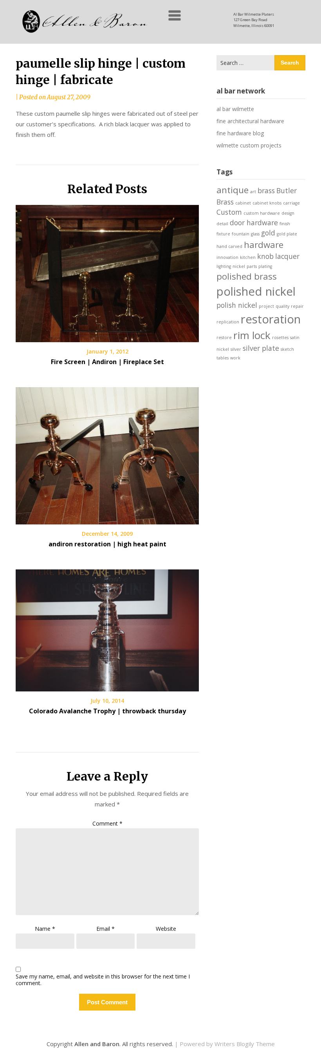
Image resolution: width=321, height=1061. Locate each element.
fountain (240, 234)
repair (297, 306)
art (253, 191)
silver (236, 349)
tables (222, 358)
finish (285, 223)
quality (282, 306)
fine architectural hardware (250, 121)
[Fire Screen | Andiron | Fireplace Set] (107, 271)
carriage (291, 203)
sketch (287, 349)
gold (268, 232)
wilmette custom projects (248, 145)
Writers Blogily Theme (245, 1044)
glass (255, 234)
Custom (229, 212)
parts (252, 266)
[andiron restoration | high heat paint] (107, 453)
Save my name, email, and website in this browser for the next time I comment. (103, 980)
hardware (263, 245)
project (266, 306)
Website (166, 928)
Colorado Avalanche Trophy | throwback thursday (107, 711)
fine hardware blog (240, 133)
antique (232, 190)
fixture (223, 234)
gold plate (287, 234)
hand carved (229, 246)
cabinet (243, 203)
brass (266, 190)
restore (224, 337)
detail (222, 223)
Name (45, 928)
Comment (107, 823)
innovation (227, 257)
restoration (271, 319)
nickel (239, 266)
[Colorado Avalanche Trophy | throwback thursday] (107, 628)
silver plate (261, 348)
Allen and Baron (96, 1044)
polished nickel (256, 291)
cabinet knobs (266, 203)
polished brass (246, 276)
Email (105, 928)
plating (265, 266)
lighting (223, 266)
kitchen (248, 257)
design (287, 213)
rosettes (280, 337)
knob (265, 256)
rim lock (252, 335)
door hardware (254, 222)
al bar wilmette (235, 109)
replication (227, 322)
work (235, 358)
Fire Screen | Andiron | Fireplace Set (107, 361)
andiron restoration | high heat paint (107, 544)
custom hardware (261, 213)
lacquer (287, 256)
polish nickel (236, 305)
